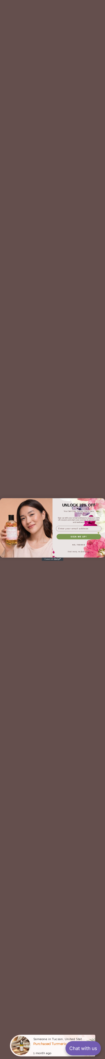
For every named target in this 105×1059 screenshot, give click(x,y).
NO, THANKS (78, 545)
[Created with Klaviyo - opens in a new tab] (52, 559)
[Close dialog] (102, 501)
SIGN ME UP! (79, 536)
